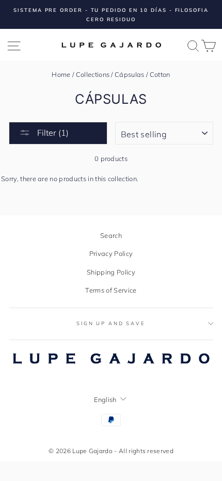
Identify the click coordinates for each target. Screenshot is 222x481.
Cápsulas (130, 74)
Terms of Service (110, 290)
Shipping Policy (111, 272)
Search (111, 235)
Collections (93, 74)
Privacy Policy (111, 253)
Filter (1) (52, 132)
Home (61, 74)
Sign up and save (111, 323)
